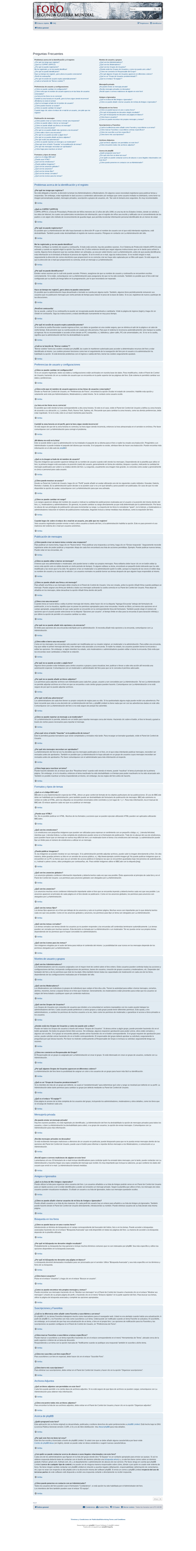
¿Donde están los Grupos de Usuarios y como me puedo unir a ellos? (125, 69)
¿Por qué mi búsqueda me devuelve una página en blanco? (121, 115)
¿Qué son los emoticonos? (44, 162)
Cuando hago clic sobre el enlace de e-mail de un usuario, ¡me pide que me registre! (62, 111)
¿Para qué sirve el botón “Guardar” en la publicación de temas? (58, 144)
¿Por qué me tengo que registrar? (47, 62)
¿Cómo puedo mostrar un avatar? (47, 106)
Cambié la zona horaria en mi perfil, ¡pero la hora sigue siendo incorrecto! (61, 98)
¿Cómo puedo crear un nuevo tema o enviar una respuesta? (56, 121)
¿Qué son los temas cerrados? (46, 173)
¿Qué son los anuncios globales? (46, 166)
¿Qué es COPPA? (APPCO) (45, 64)
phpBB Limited (134, 1424)
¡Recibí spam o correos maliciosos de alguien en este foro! (121, 91)
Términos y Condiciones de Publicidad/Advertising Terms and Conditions (98, 1519)
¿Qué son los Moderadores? (110, 64)
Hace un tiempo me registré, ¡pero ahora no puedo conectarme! (58, 74)
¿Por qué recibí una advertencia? (46, 139)
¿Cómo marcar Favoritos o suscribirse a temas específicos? (122, 130)
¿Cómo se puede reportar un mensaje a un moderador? (55, 142)
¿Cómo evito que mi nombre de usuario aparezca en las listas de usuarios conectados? (62, 92)
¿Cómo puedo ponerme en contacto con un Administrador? (121, 162)
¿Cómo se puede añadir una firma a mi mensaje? (52, 125)
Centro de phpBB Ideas (44, 1443)
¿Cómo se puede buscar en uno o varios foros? (117, 110)
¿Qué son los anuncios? (43, 169)
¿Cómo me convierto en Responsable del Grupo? (117, 71)
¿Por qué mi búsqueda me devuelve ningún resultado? (119, 112)
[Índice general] (77, 11)
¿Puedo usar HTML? (42, 159)
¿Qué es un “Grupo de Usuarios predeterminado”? (118, 76)
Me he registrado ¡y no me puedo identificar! (50, 69)
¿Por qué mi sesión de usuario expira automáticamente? (55, 79)
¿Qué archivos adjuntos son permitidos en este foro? (119, 143)
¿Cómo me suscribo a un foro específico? (114, 132)
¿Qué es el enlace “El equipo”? (110, 79)
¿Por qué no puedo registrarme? (46, 67)
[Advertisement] (98, 40)
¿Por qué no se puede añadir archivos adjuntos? (52, 137)
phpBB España (107, 1527)
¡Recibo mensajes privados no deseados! (114, 89)
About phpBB (104, 1427)
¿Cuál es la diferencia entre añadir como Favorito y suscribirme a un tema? (127, 127)
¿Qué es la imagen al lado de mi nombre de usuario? (54, 103)
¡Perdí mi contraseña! (42, 76)
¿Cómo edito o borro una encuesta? (47, 132)
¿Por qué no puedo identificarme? (46, 71)
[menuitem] (53, 23)
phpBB (62, 448)
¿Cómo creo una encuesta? (44, 128)
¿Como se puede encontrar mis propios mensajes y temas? (121, 119)
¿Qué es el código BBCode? (45, 157)
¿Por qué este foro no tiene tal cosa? (113, 155)
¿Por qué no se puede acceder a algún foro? (51, 135)
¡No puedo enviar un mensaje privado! (113, 87)
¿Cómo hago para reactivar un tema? (48, 149)
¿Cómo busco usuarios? (108, 117)
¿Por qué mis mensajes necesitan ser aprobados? (53, 146)
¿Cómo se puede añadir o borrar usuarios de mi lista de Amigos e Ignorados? (128, 102)
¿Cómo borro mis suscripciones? (111, 134)
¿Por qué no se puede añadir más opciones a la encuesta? (56, 130)
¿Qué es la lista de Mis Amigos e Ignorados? (115, 99)
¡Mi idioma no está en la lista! (45, 101)
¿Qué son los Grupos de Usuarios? (112, 67)
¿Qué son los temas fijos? (44, 171)
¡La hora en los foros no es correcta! (48, 96)
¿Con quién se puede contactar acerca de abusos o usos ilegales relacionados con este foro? (130, 159)
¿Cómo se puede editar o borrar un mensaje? (51, 123)
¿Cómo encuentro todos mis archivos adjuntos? (117, 145)
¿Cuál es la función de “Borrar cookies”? (49, 81)
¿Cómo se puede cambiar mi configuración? (50, 89)
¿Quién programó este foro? (109, 153)
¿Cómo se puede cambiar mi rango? (48, 108)
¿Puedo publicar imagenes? (44, 164)
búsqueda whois (112, 1459)
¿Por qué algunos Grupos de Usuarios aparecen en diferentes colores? (126, 74)
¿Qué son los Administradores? (111, 62)
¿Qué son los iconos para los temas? (48, 176)
